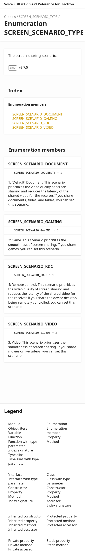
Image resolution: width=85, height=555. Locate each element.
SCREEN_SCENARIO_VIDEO (33, 127)
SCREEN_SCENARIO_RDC (31, 123)
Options (78, 4)
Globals (10, 16)
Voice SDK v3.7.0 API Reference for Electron (39, 4)
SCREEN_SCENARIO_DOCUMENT (37, 114)
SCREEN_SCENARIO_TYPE (38, 16)
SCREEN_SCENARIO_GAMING (34, 119)
